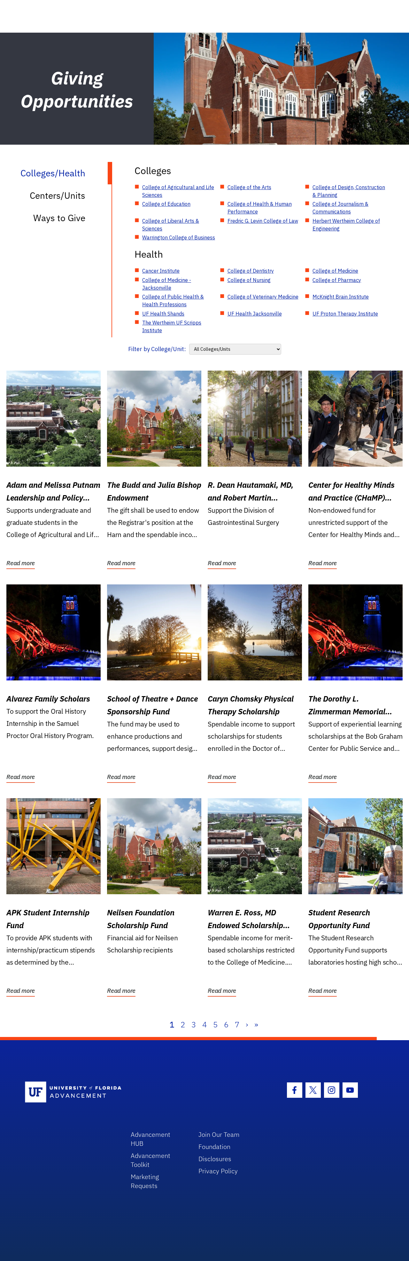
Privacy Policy (218, 1171)
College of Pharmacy (337, 280)
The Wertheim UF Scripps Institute (171, 326)
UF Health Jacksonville (255, 313)
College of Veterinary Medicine (263, 296)
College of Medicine (335, 271)
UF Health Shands (163, 313)
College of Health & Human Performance (260, 208)
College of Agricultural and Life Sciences (178, 191)
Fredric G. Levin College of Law (263, 221)
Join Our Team (219, 1134)
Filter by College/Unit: (157, 349)
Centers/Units (57, 195)
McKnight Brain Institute (341, 296)
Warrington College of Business (178, 237)
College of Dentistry (251, 271)
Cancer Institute (161, 271)
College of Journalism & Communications (340, 208)
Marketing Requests (145, 1181)
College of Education (166, 204)
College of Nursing (249, 280)
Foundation (214, 1146)
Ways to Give (59, 218)
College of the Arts (249, 187)
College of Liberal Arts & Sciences (170, 225)
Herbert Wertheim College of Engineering (346, 225)
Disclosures (214, 1158)
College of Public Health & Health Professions (173, 300)
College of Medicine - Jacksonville (166, 284)
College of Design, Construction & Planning (349, 191)
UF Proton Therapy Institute (345, 313)
